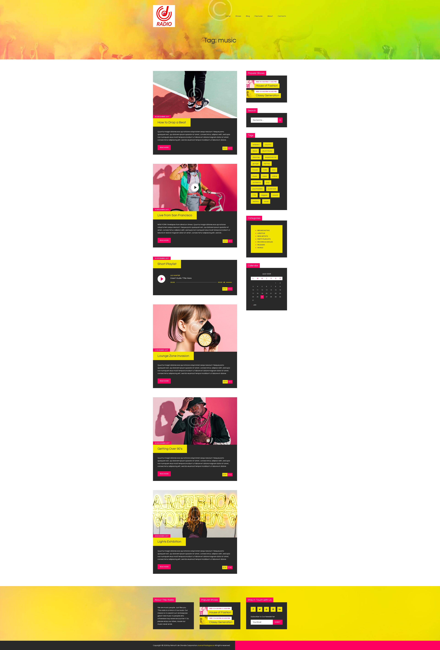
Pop (268, 182)
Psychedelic (258, 189)
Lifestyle (261, 233)
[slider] (229, 282)
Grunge (256, 163)
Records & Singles (265, 242)
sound (275, 195)
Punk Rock (272, 189)
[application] (201, 282)
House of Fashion (267, 85)
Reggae (264, 195)
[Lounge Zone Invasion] (195, 328)
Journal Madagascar (205, 645)
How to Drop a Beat (172, 122)
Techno (256, 201)
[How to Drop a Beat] (195, 94)
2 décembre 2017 (161, 350)
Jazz (273, 170)
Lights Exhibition (169, 541)
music (255, 176)
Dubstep (256, 157)
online (274, 176)
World (260, 247)
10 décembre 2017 (162, 258)
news (265, 176)
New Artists (262, 236)
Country (268, 145)
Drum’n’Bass (267, 151)
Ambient (256, 145)
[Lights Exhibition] (195, 514)
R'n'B (254, 195)
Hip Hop (267, 163)
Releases (261, 245)
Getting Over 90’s (170, 448)
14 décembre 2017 (162, 210)
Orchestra (257, 182)
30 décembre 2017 (162, 117)
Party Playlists (264, 239)
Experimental (270, 157)
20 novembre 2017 (162, 443)
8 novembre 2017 (162, 536)
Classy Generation (267, 95)
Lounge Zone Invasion (173, 356)
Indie (265, 170)
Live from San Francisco (175, 215)
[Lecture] (161, 279)
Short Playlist (167, 264)
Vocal (266, 201)
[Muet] (224, 282)
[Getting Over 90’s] (195, 421)
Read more (164, 147)
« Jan (254, 305)
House (255, 170)
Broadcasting (263, 230)
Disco (255, 151)
